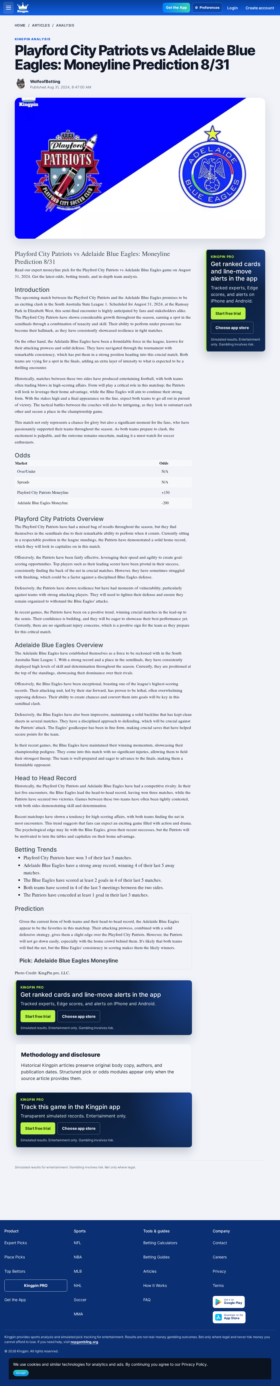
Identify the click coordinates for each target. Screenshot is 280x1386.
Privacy (219, 1271)
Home (20, 25)
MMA (78, 1314)
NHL (78, 1285)
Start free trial (38, 1016)
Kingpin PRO (36, 1285)
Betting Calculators (160, 1243)
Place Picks (14, 1257)
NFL (77, 1243)
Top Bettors (14, 1271)
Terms (218, 1285)
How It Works (155, 1285)
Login (232, 7)
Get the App (176, 7)
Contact (220, 1243)
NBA (78, 1257)
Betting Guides (156, 1257)
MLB (78, 1271)
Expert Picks (15, 1243)
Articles (41, 25)
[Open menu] (8, 8)
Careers (220, 1257)
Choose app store (78, 1016)
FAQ (147, 1300)
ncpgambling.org (84, 1342)
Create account (260, 7)
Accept (21, 1373)
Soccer (80, 1300)
